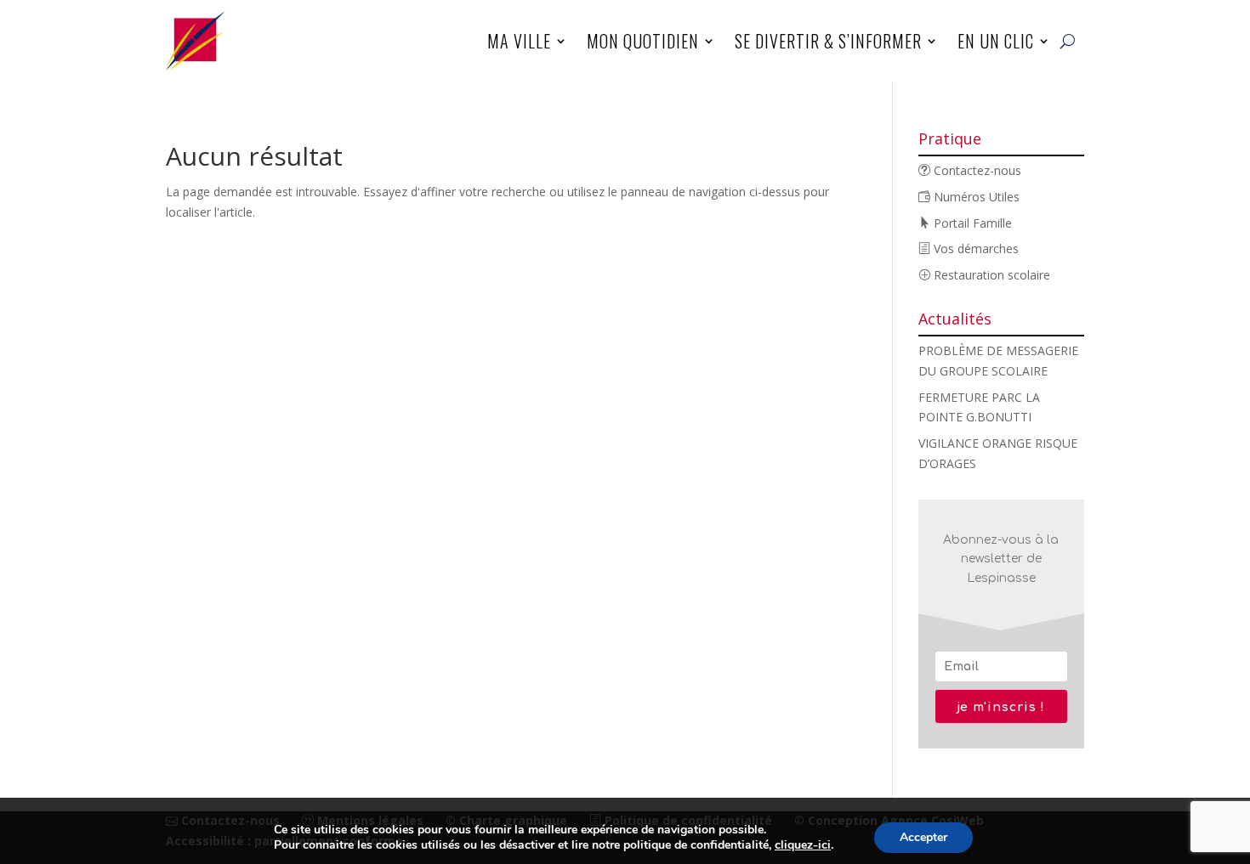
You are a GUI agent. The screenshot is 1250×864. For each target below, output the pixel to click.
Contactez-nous (975, 170)
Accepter (923, 837)
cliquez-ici (803, 845)
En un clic (995, 41)
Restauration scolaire (990, 275)
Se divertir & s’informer (828, 41)
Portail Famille (971, 223)
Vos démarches (974, 248)
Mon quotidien (643, 41)
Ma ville (519, 41)
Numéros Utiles (975, 197)
